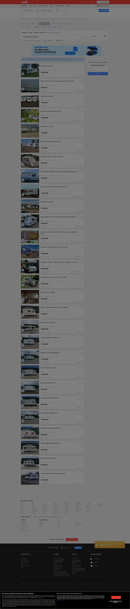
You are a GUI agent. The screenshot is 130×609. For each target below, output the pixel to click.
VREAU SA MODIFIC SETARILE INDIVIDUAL (116, 602)
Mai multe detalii (40, 597)
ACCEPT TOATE (116, 597)
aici (40, 602)
